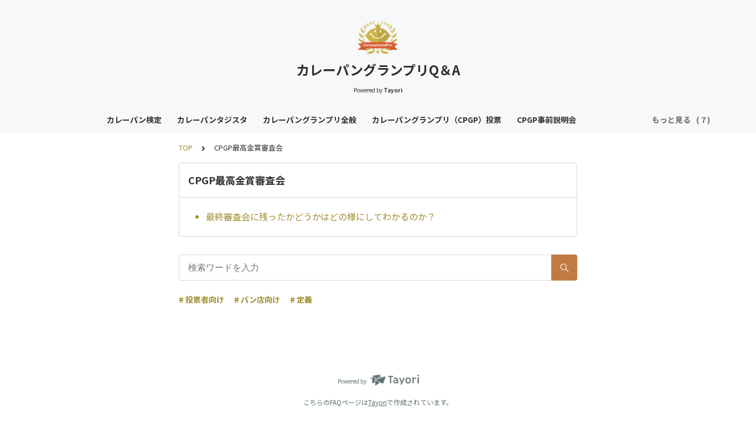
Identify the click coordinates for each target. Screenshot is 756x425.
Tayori (377, 402)
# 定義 (301, 299)
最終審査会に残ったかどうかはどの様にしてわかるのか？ (321, 216)
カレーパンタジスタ (212, 119)
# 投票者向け (201, 299)
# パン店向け (257, 299)
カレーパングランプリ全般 (309, 119)
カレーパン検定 (134, 119)
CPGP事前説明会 (546, 119)
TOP (186, 147)
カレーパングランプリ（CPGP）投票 (436, 119)
